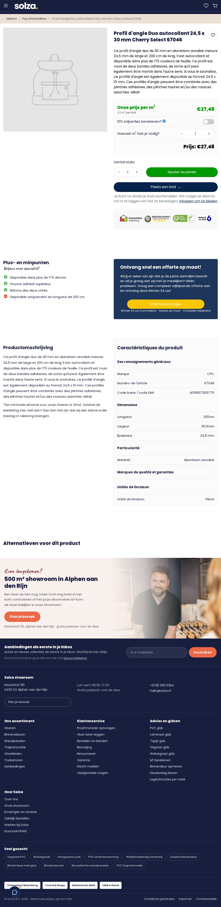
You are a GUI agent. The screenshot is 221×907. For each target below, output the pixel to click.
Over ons (11, 799)
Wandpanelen (14, 741)
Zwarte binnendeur (183, 857)
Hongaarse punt (69, 857)
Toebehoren (13, 760)
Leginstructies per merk (167, 779)
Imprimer (185, 899)
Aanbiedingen (14, 766)
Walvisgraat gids (162, 754)
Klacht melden (88, 766)
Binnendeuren (14, 734)
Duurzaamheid (15, 831)
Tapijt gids (157, 741)
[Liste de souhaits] (206, 5)
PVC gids (156, 728)
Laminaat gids (160, 734)
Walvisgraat (41, 857)
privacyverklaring (75, 658)
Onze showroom (16, 805)
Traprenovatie (15, 747)
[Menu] (5, 5)
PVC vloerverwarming (103, 857)
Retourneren (86, 754)
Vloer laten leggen (90, 734)
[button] (215, 5)
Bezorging (84, 747)
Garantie (83, 760)
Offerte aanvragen (166, 304)
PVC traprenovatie (130, 865)
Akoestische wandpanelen (90, 865)
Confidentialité (206, 899)
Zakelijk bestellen (17, 818)
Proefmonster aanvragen (96, 728)
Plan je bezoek (22, 616)
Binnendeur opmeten (166, 766)
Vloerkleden (13, 754)
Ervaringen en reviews (20, 812)
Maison (12, 19)
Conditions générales (159, 899)
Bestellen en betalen (92, 741)
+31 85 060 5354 (162, 685)
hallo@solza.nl (160, 691)
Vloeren (10, 728)
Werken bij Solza (16, 825)
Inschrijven (203, 652)
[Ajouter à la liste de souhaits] (213, 35)
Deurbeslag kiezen (163, 773)
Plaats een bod (163, 186)
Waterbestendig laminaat (144, 857)
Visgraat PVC (16, 857)
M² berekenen (160, 760)
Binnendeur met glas (21, 865)
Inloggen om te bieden (198, 201)
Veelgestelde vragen (92, 773)
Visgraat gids (159, 747)
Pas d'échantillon (34, 19)
